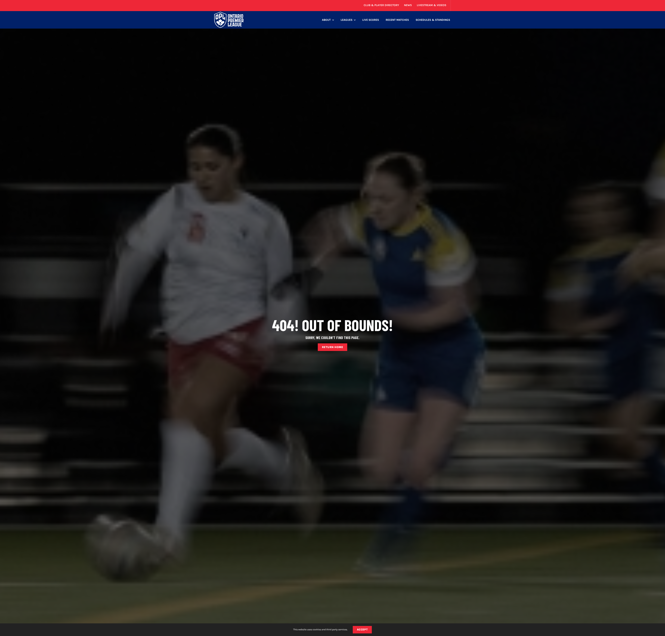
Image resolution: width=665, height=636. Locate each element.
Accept (362, 629)
